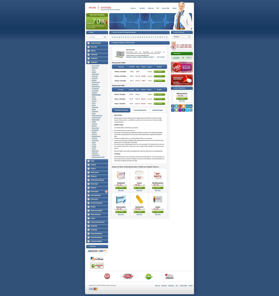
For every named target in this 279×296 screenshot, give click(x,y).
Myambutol (95, 130)
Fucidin (94, 146)
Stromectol (95, 84)
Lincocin (94, 124)
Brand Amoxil (96, 86)
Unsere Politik (165, 8)
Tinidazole (95, 107)
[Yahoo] (180, 110)
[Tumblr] (183, 110)
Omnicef (94, 134)
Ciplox (94, 149)
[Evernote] (176, 110)
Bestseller (142, 8)
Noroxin (94, 132)
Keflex (94, 109)
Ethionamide (96, 119)
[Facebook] (172, 106)
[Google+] (180, 106)
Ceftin (93, 113)
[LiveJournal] (190, 110)
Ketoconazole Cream (98, 157)
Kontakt (174, 8)
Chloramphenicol (97, 115)
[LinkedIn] (187, 106)
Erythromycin (96, 82)
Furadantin (145, 57)
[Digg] (190, 106)
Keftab (94, 122)
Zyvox (93, 103)
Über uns (133, 8)
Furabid (139, 57)
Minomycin (95, 151)
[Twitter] (176, 106)
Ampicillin (95, 78)
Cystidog (134, 57)
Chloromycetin (96, 117)
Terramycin (95, 140)
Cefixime (94, 92)
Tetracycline (95, 74)
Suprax (94, 99)
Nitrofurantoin (96, 95)
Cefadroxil (95, 111)
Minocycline (95, 128)
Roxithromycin (96, 136)
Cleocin (94, 101)
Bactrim (94, 80)
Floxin (94, 97)
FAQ (158, 8)
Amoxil (94, 72)
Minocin (94, 126)
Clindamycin (95, 155)
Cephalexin (95, 88)
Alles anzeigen (161, 57)
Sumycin (94, 138)
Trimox (94, 144)
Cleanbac (128, 57)
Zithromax (95, 68)
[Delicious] (172, 110)
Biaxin (94, 105)
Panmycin (95, 153)
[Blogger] (183, 106)
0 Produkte (176, 58)
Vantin (94, 142)
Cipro (93, 70)
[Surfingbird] (187, 110)
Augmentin (95, 90)
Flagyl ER (95, 76)
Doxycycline (95, 66)
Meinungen (151, 8)
